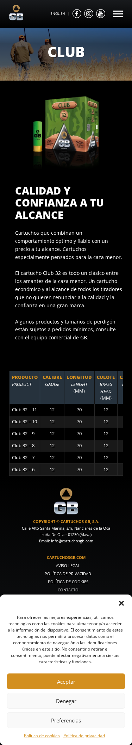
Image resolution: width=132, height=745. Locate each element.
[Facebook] (77, 13)
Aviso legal (68, 565)
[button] (121, 603)
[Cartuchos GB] (16, 18)
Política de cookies (42, 735)
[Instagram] (88, 13)
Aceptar (66, 681)
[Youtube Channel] (100, 13)
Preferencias (66, 720)
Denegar (66, 700)
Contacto (68, 589)
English (57, 13)
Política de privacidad (84, 735)
